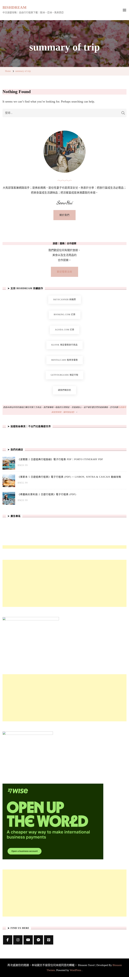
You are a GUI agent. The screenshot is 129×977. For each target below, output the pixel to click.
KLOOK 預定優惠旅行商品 (64, 345)
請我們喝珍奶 (64, 390)
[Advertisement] (64, 583)
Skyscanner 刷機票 (64, 299)
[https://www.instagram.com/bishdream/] (18, 940)
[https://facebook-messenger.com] (38, 940)
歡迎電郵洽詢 (64, 271)
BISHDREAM (15, 7)
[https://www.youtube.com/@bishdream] (28, 940)
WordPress (75, 970)
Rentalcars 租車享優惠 (64, 360)
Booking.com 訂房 (64, 314)
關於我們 (64, 215)
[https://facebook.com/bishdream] (7, 940)
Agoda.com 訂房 (64, 330)
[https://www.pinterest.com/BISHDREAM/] (48, 940)
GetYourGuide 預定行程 (64, 375)
